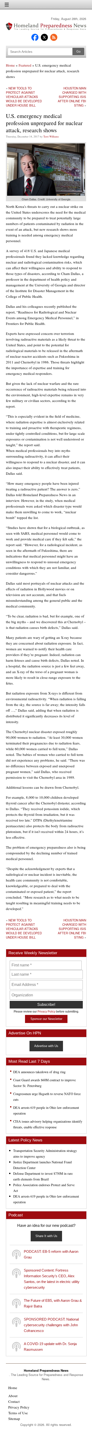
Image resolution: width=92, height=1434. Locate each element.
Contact (14, 1401)
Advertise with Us (46, 1046)
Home (10, 65)
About (12, 1395)
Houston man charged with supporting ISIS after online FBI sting (72, 97)
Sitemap (14, 1418)
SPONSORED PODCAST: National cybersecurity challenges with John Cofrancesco (51, 1325)
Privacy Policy (46, 1011)
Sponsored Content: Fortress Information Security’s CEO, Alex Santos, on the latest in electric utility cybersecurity (51, 1278)
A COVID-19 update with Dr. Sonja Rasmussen (50, 1346)
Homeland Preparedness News (46, 1370)
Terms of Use (18, 1412)
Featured (25, 65)
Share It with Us (46, 1236)
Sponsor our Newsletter (46, 1019)
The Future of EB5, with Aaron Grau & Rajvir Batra (53, 1303)
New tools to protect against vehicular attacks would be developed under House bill (24, 97)
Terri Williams (51, 136)
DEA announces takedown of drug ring (39, 1072)
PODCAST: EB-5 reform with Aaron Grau (51, 1254)
